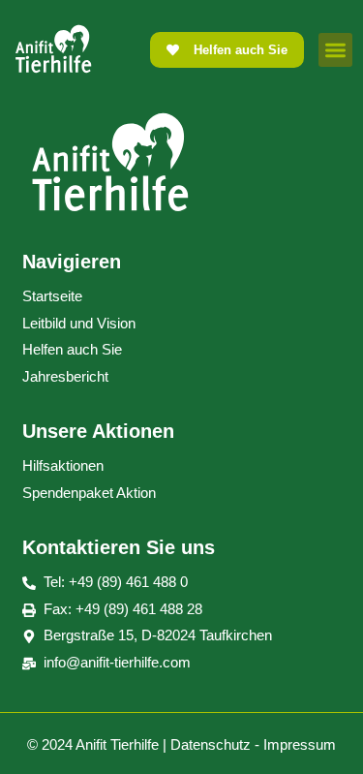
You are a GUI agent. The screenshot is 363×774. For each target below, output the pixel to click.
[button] (335, 50)
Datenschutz (210, 744)
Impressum (299, 744)
